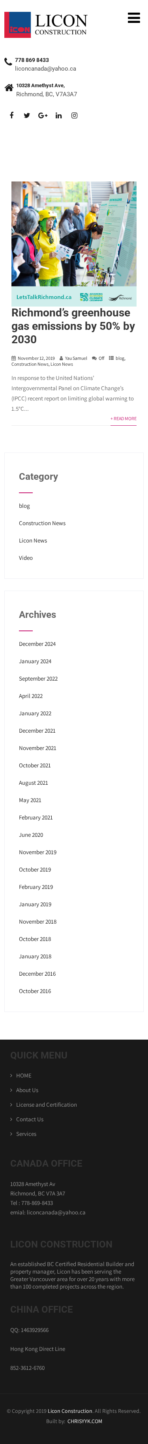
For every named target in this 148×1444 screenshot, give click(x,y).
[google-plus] (43, 116)
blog (120, 358)
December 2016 (37, 973)
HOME (24, 1075)
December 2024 (37, 643)
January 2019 (35, 904)
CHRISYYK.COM (84, 1421)
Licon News (62, 364)
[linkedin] (59, 116)
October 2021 (35, 765)
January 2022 (35, 713)
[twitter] (27, 116)
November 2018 (37, 921)
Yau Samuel (76, 358)
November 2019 (37, 852)
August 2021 (33, 782)
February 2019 (36, 886)
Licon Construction (70, 1410)
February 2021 (36, 817)
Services (26, 1133)
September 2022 (38, 678)
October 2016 (35, 991)
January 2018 (35, 956)
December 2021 (37, 730)
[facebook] (11, 116)
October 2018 (35, 939)
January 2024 (35, 661)
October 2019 (35, 869)
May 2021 (30, 800)
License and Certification (46, 1104)
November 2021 (37, 748)
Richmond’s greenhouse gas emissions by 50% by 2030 (73, 326)
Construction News (30, 364)
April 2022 (31, 696)
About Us (27, 1090)
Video (26, 557)
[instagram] (74, 116)
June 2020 (31, 834)
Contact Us (29, 1119)
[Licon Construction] (47, 15)
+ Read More (124, 418)
